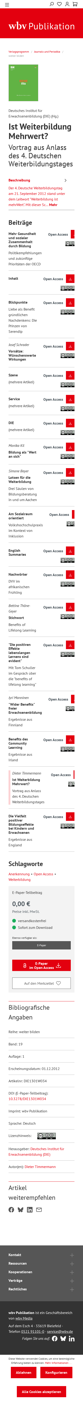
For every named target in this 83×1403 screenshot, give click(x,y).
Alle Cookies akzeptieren (41, 1391)
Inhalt (13, 278)
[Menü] (7, 4)
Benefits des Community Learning (18, 743)
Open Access (43, 874)
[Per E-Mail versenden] (39, 1210)
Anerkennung (19, 874)
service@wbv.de (60, 1331)
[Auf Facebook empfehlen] (11, 1210)
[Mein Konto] (67, 3)
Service (14, 399)
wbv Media (24, 1318)
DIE (11, 422)
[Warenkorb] (75, 4)
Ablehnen (23, 1372)
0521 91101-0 (32, 1331)
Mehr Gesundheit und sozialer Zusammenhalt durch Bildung (22, 239)
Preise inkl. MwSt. (25, 911)
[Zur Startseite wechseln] (41, 25)
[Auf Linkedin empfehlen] (30, 1210)
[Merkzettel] (59, 4)
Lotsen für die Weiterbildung (20, 479)
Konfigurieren (56, 1372)
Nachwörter (18, 574)
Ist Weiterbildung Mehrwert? (26, 781)
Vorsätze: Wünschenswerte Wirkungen (22, 355)
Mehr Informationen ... (58, 1363)
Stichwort (16, 617)
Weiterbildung (20, 879)
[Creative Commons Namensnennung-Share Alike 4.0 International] (44, 1135)
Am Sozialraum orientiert (21, 515)
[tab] (38, 191)
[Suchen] (51, 3)
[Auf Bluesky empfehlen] (20, 1210)
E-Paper (41, 945)
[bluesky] (62, 1339)
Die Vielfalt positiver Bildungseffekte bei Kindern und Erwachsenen (21, 824)
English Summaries (17, 552)
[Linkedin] (70, 1339)
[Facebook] (53, 1339)
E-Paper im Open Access (41, 965)
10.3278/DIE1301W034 (27, 1098)
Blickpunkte (18, 302)
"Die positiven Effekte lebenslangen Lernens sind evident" (20, 652)
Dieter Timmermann (40, 1166)
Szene (13, 375)
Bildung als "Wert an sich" (22, 454)
